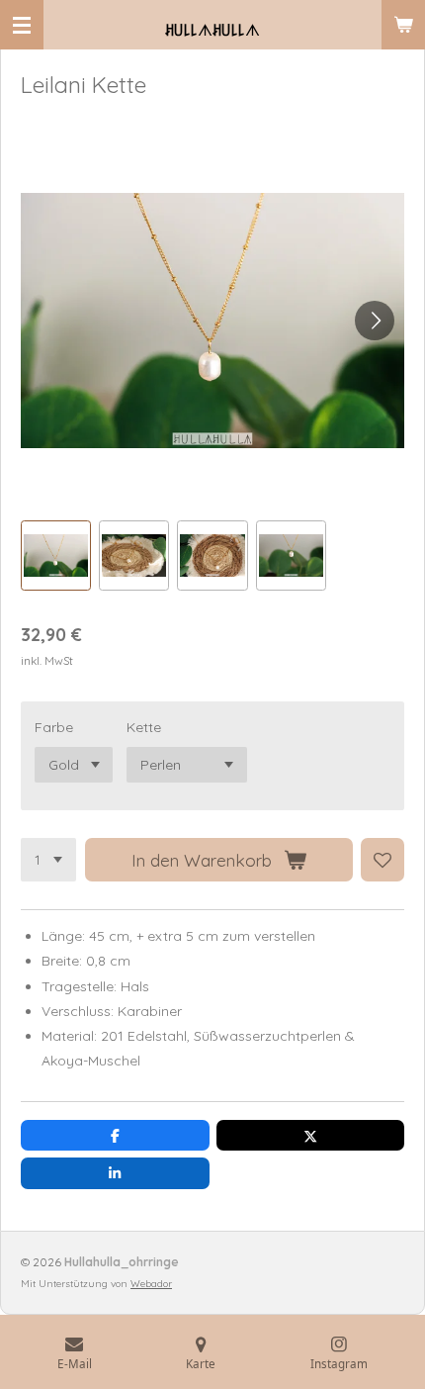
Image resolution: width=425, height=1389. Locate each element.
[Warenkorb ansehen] (403, 24)
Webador (151, 1283)
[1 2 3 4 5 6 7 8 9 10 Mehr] (48, 859)
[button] (56, 555)
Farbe (54, 727)
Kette (144, 727)
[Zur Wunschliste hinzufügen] (382, 859)
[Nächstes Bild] (374, 320)
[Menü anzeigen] (21, 24)
